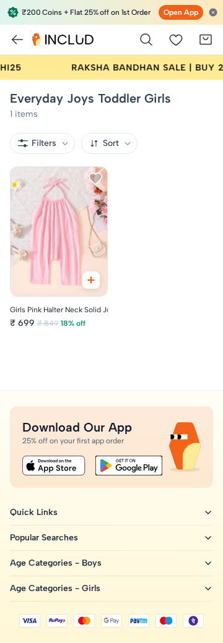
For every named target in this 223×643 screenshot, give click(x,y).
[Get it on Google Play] (128, 465)
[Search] (146, 39)
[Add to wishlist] (95, 178)
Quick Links (34, 512)
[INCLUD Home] (63, 39)
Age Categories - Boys (56, 563)
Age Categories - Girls (55, 588)
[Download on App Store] (53, 465)
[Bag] (205, 39)
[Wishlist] (175, 39)
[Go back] (17, 39)
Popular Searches (44, 537)
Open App (181, 12)
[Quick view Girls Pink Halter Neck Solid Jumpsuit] (91, 280)
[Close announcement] (213, 12)
